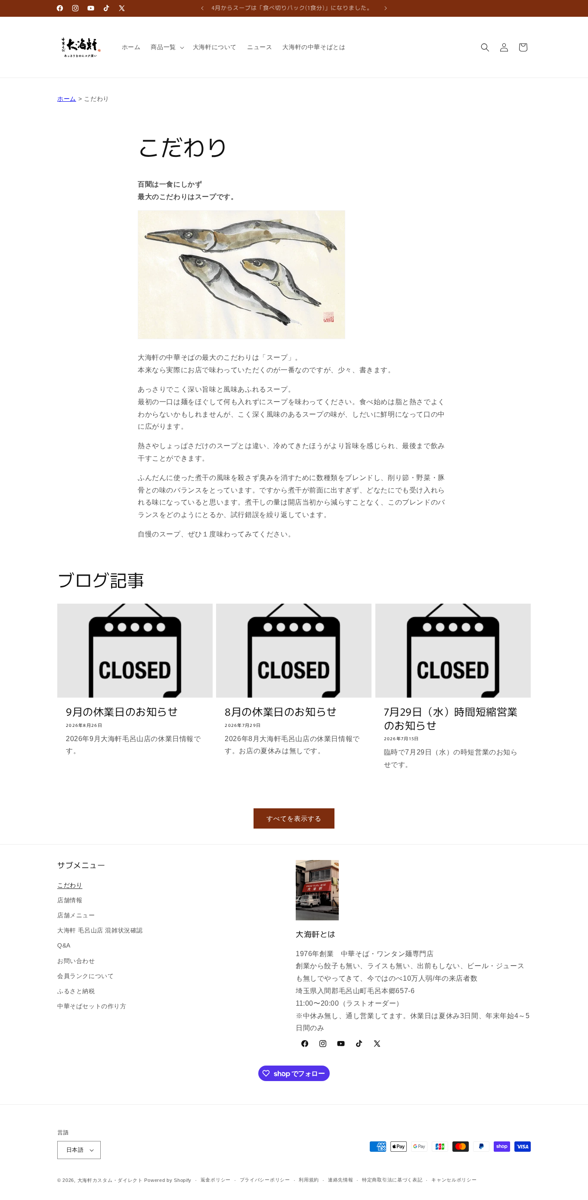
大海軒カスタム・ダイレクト (110, 1180)
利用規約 (309, 1179)
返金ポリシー (216, 1179)
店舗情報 (69, 900)
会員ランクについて (85, 975)
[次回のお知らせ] (385, 8)
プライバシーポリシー (265, 1179)
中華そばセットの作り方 (92, 1006)
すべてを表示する (294, 818)
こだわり (69, 885)
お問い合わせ (76, 960)
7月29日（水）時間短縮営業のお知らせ (451, 717)
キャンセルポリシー (454, 1179)
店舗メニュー (76, 915)
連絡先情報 (340, 1179)
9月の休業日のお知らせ (122, 711)
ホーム (66, 98)
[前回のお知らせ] (202, 8)
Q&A (64, 945)
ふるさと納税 (76, 991)
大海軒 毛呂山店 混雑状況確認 (100, 930)
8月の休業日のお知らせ (281, 711)
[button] (166, 47)
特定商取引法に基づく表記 (392, 1179)
